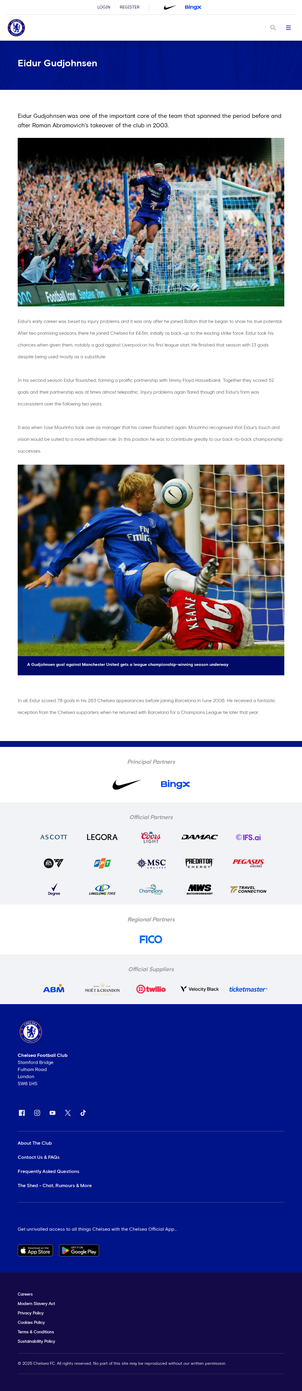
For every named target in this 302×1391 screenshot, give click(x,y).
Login (103, 7)
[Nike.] (170, 7)
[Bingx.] (193, 7)
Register (129, 7)
